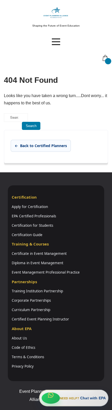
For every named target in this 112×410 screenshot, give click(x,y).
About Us (19, 338)
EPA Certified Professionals (34, 216)
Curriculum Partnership (31, 309)
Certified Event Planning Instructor (40, 319)
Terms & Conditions (28, 357)
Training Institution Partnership (37, 291)
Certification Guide (27, 234)
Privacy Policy (23, 366)
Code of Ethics (23, 347)
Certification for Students (32, 225)
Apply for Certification (30, 206)
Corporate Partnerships (31, 300)
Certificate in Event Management (39, 253)
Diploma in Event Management (37, 263)
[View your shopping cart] (104, 54)
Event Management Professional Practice (46, 272)
